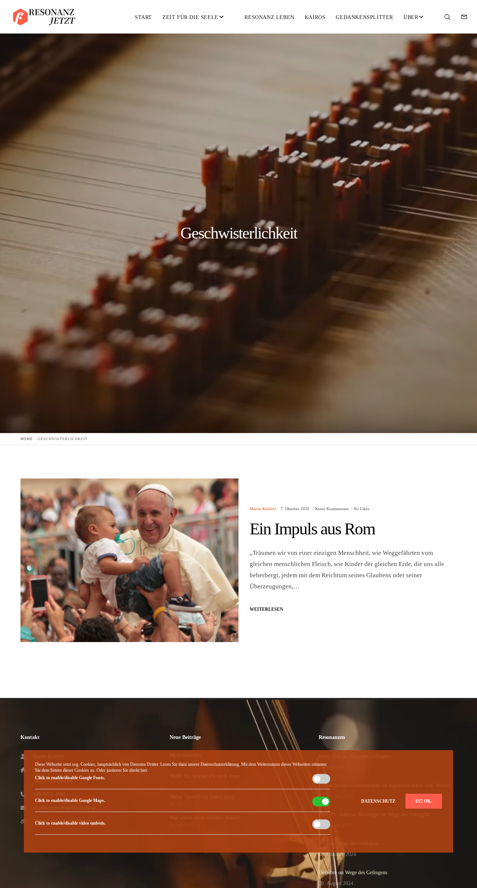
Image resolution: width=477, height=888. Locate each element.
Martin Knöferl (263, 508)
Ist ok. (424, 801)
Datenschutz (378, 801)
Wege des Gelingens (366, 872)
